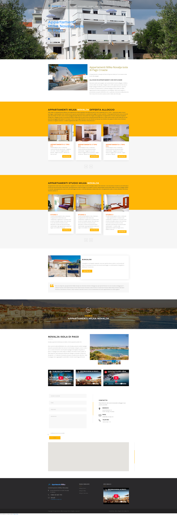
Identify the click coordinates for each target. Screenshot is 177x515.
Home (74, 6)
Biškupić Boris (82, 488)
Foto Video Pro (125, 511)
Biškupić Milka (82, 490)
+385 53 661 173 (54, 1)
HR (116, 1)
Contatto (115, 6)
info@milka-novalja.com (68, 1)
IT (113, 1)
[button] (82, 6)
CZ (121, 1)
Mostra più (66, 156)
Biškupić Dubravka (83, 493)
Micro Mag (117, 511)
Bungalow (98, 6)
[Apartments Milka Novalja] (54, 5)
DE (110, 1)
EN (107, 1)
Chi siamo (107, 6)
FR (118, 1)
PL (124, 1)
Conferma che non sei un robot (57, 433)
